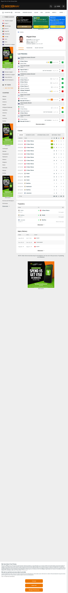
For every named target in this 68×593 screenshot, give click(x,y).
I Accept (34, 581)
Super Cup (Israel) (25, 94)
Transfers (29, 47)
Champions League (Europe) (27, 57)
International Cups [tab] (43, 135)
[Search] (51, 6)
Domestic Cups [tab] (30, 135)
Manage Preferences (34, 590)
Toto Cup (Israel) (24, 65)
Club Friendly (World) (26, 103)
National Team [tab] (56, 135)
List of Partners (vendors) (8, 576)
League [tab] (21, 135)
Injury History (39, 47)
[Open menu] (63, 6)
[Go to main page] (13, 6)
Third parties (24, 570)
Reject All (34, 585)
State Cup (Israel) (25, 115)
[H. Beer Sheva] (60, 39)
